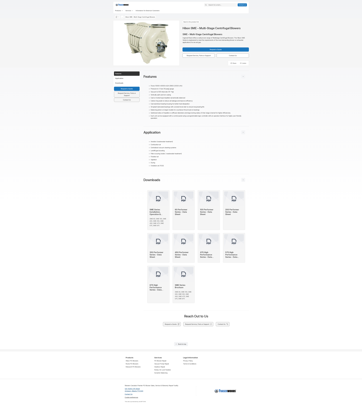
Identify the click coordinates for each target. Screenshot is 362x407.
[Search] (206, 5)
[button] (196, 76)
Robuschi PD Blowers (133, 367)
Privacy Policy (188, 361)
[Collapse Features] (243, 76)
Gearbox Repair (159, 367)
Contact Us (128, 394)
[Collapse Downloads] (243, 180)
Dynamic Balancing (160, 373)
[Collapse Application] (243, 132)
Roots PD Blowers (132, 364)
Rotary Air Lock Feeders (162, 370)
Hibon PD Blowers (132, 361)
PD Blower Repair (160, 361)
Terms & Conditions (189, 364)
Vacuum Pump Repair (161, 364)
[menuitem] (119, 11)
